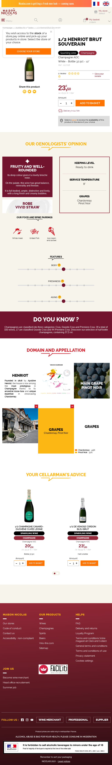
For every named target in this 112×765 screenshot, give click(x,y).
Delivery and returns (86, 628)
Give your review (99, 75)
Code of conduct (12, 628)
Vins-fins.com (46, 643)
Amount (62, 97)
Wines (42, 623)
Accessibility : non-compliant (18, 638)
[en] (107, 4)
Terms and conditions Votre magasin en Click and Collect (91, 639)
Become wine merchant (16, 677)
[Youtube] (32, 720)
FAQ (78, 623)
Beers (42, 638)
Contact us (9, 633)
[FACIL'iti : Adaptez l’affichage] (53, 677)
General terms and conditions (91, 646)
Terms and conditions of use (91, 651)
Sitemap (43, 648)
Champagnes (46, 628)
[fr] (97, 4)
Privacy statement (85, 655)
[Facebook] (22, 720)
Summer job (9, 687)
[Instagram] (27, 720)
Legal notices (64, 761)
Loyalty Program (85, 633)
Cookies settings (84, 660)
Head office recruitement (16, 682)
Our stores (8, 623)
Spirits (42, 633)
